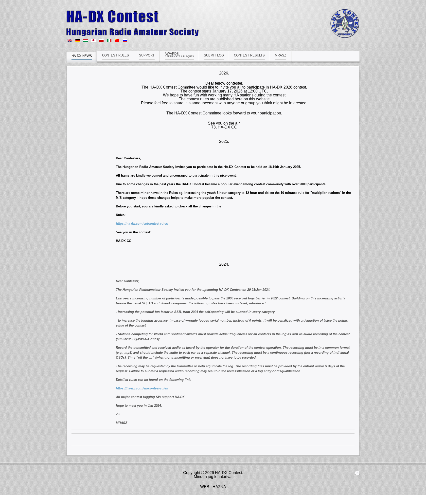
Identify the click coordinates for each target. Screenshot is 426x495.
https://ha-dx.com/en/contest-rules (142, 223)
